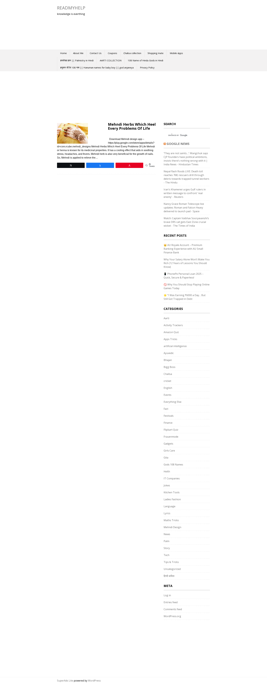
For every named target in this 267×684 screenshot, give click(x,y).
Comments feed (173, 609)
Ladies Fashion (172, 499)
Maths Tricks (171, 520)
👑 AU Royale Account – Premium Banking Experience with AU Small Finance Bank (183, 248)
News (167, 534)
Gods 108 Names (173, 464)
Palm (166, 541)
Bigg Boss (169, 367)
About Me (78, 53)
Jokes (167, 485)
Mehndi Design (172, 527)
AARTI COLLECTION (110, 60)
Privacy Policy (147, 67)
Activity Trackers (173, 325)
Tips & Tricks (171, 562)
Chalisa (168, 374)
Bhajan (168, 360)
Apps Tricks (170, 339)
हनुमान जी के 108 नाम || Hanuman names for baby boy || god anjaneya (97, 67)
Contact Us (96, 53)
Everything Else (172, 402)
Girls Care (169, 450)
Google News (178, 144)
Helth (167, 471)
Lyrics (167, 513)
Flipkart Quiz (171, 429)
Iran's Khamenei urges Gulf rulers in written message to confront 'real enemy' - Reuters (185, 193)
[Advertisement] (150, 24)
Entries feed (171, 602)
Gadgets (168, 443)
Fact (166, 408)
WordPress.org (172, 616)
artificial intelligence (175, 346)
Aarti (166, 318)
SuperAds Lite (65, 680)
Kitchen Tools (172, 492)
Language (169, 506)
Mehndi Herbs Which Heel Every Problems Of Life (132, 126)
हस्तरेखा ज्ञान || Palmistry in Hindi (76, 60)
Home (63, 53)
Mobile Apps (176, 53)
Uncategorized (172, 569)
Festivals (169, 415)
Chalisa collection (132, 53)
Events (167, 395)
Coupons (112, 53)
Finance (168, 422)
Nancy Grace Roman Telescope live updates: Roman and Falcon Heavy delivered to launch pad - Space (184, 207)
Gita (166, 457)
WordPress (94, 680)
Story (167, 548)
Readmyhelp (71, 8)
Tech (166, 555)
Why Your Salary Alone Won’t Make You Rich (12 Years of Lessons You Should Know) (187, 263)
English (168, 388)
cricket (167, 381)
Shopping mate (155, 53)
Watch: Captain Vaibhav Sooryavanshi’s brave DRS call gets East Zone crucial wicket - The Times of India (186, 222)
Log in (167, 595)
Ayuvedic (169, 353)
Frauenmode (171, 436)
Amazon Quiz (171, 332)
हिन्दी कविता (169, 576)
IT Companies (172, 478)
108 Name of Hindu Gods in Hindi (145, 60)
